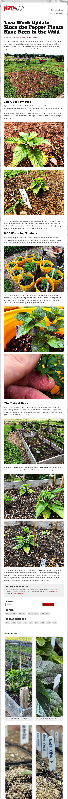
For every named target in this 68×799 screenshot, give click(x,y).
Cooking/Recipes (11, 613)
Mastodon (20, 593)
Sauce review (45, 613)
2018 (42, 622)
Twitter (13, 593)
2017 (48, 622)
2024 (7, 622)
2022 (19, 622)
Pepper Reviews (56, 13)
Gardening (34, 37)
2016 (54, 622)
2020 (31, 622)
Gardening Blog (56, 10)
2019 (36, 622)
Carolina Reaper (26, 37)
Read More (53, 591)
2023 (13, 622)
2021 (25, 622)
